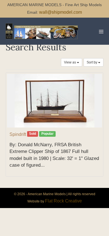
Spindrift (18, 134)
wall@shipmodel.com (60, 12)
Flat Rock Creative (63, 201)
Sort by (92, 62)
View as (70, 62)
